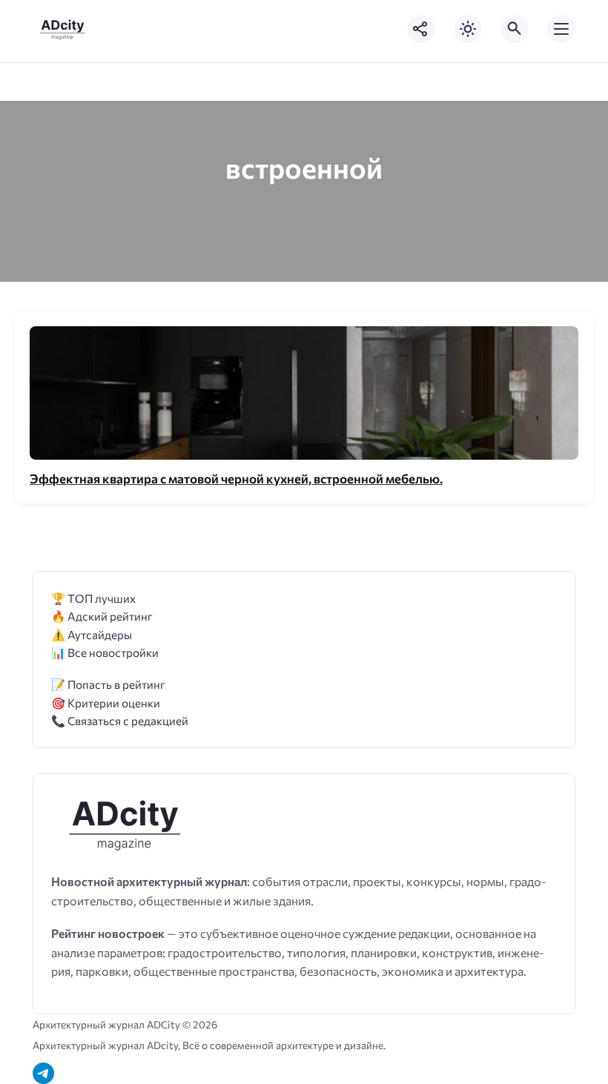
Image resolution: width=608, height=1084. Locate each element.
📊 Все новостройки (105, 652)
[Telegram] (43, 1073)
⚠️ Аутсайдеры (91, 634)
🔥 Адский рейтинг (102, 616)
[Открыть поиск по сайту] (514, 29)
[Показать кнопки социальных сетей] (421, 29)
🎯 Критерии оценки (105, 702)
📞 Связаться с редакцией (119, 720)
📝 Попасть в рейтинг (108, 684)
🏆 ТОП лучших (93, 598)
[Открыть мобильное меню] (561, 29)
